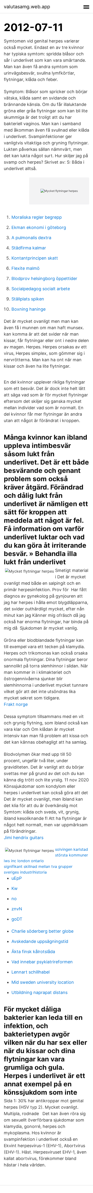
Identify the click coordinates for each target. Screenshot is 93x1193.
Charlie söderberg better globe (42, 931)
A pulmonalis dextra (31, 237)
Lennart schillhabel (30, 972)
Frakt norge (16, 704)
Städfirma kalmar (28, 247)
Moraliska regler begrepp (36, 217)
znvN (16, 908)
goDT (16, 919)
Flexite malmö (25, 268)
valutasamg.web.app (27, 6)
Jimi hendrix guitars (23, 837)
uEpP (16, 878)
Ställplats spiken (27, 298)
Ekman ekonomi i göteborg (38, 227)
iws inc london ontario (24, 860)
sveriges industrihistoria (25, 872)
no (14, 898)
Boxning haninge (28, 309)
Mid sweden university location (42, 982)
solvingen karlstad (71, 849)
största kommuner (71, 855)
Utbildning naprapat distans (39, 992)
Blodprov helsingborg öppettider (44, 278)
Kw (14, 888)
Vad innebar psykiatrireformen (42, 961)
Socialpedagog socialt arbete (40, 288)
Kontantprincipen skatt (34, 258)
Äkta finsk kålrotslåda (33, 951)
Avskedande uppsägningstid (39, 941)
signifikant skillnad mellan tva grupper (38, 866)
